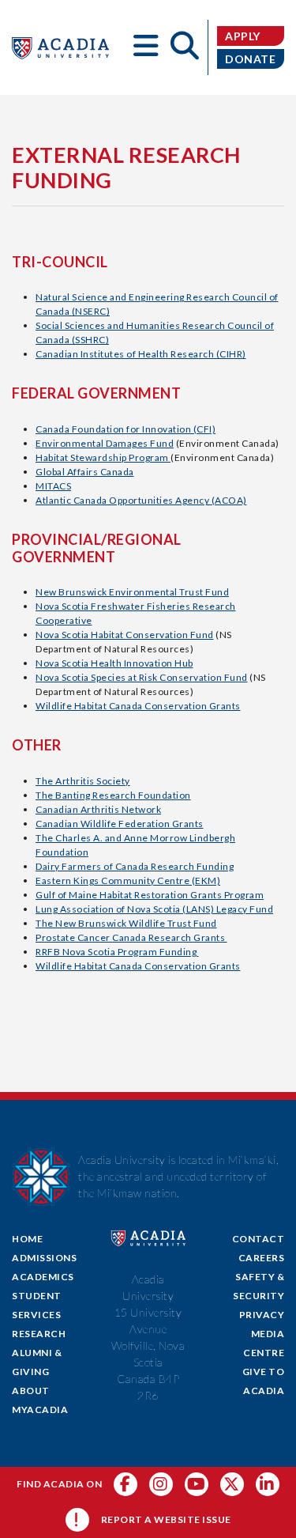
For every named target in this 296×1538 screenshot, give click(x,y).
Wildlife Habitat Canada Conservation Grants (138, 706)
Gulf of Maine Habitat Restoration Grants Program (150, 895)
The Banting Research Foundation (113, 795)
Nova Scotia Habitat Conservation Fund (125, 635)
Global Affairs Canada (85, 472)
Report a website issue (166, 1519)
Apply (242, 36)
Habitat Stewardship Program (103, 457)
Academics (43, 1277)
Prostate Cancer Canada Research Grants (131, 937)
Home (27, 1239)
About (31, 1390)
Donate (250, 59)
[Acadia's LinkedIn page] (267, 1484)
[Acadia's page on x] (196, 1484)
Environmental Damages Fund (105, 443)
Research (39, 1334)
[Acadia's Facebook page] (125, 1484)
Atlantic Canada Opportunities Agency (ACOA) (141, 500)
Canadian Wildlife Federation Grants (120, 823)
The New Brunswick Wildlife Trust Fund (126, 923)
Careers (261, 1258)
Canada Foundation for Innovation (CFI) (125, 429)
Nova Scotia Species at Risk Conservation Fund (142, 677)
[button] (147, 47)
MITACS (53, 486)
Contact (258, 1239)
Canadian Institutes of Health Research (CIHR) (141, 354)
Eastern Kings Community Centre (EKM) (128, 880)
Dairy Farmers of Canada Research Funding (135, 866)
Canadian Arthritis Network (98, 809)
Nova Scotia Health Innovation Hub (114, 663)
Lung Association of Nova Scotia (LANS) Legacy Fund (154, 909)
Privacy (262, 1315)
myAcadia (40, 1409)
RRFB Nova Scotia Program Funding (117, 952)
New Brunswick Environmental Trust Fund (132, 592)
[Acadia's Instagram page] (161, 1484)
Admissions (44, 1258)
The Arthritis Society (83, 781)
